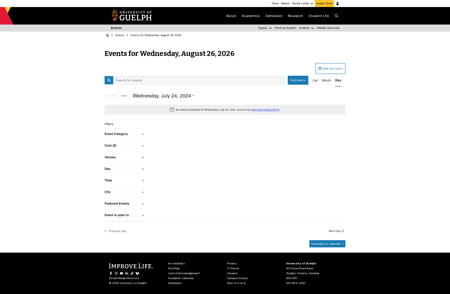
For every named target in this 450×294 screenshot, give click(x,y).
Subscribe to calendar (326, 244)
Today (124, 95)
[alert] (225, 109)
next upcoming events (265, 109)
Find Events (298, 80)
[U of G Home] (107, 35)
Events (119, 35)
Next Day (335, 231)
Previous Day (117, 231)
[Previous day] (107, 95)
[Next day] (113, 95)
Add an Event (331, 68)
